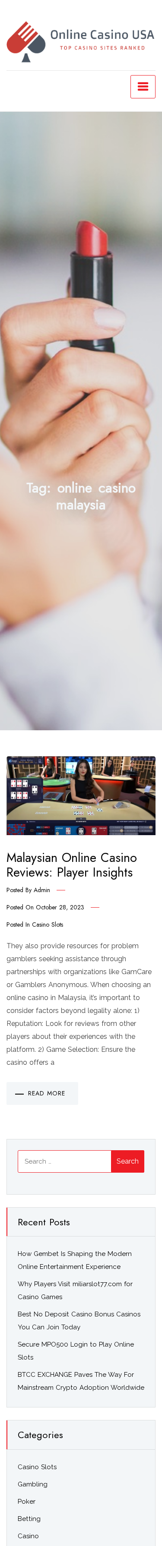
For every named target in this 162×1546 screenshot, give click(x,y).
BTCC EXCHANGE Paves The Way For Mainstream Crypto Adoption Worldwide (81, 1381)
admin (42, 890)
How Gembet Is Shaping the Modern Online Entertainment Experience (75, 1260)
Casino (28, 1536)
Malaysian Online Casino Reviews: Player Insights (71, 865)
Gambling (33, 1484)
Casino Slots (47, 924)
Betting (29, 1519)
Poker (26, 1501)
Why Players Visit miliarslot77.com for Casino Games (75, 1290)
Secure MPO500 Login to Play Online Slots (76, 1351)
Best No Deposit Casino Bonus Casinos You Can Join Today (79, 1320)
